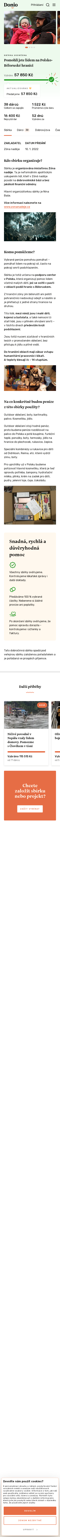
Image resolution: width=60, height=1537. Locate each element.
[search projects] (47, 5)
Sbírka (8, 130)
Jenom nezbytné (30, 1520)
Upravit (28, 1529)
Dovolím (30, 1511)
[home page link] (11, 5)
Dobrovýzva (42, 130)
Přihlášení (37, 4)
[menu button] (54, 5)
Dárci (22, 130)
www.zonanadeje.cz (17, 206)
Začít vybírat (30, 809)
